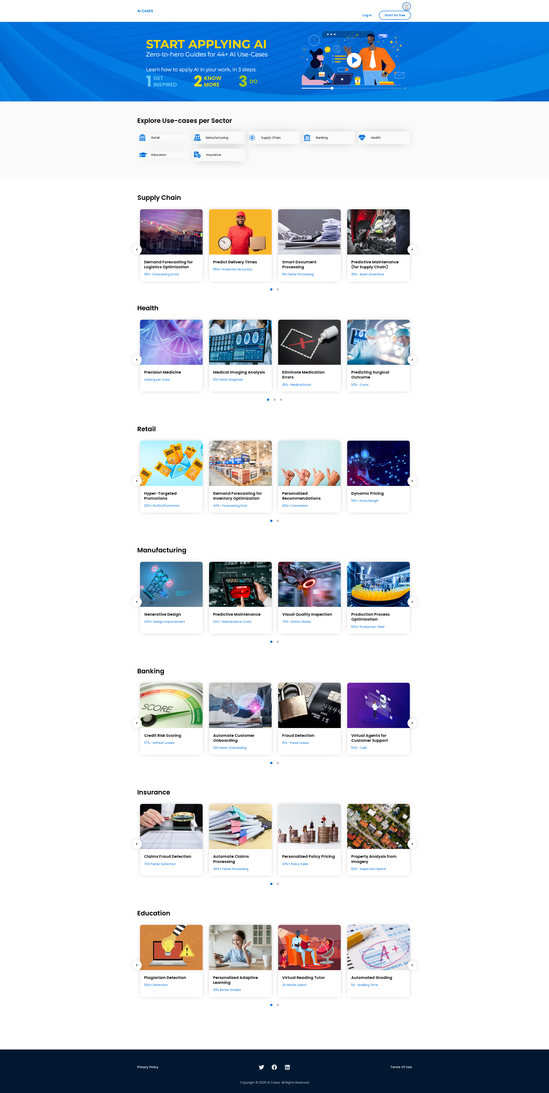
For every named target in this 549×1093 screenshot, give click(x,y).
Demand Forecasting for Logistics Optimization (168, 264)
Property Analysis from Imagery (374, 859)
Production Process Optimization (370, 617)
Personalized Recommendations (301, 496)
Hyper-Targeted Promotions (160, 496)
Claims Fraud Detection (167, 856)
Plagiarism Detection (165, 977)
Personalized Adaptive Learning (235, 980)
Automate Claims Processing (231, 859)
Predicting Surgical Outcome (370, 374)
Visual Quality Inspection (307, 614)
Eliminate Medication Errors (303, 374)
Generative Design (162, 614)
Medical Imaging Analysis (239, 372)
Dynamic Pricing (367, 493)
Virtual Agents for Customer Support (369, 738)
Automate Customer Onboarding (234, 738)
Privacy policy (147, 1067)
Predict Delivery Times (235, 262)
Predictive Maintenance (237, 614)
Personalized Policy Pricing (308, 856)
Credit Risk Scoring (162, 735)
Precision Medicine (162, 372)
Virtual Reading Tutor (303, 977)
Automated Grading (371, 977)
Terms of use (401, 1067)
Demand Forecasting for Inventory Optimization (237, 496)
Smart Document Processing (299, 264)
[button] (354, 60)
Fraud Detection (298, 735)
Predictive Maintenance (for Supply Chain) (375, 264)
